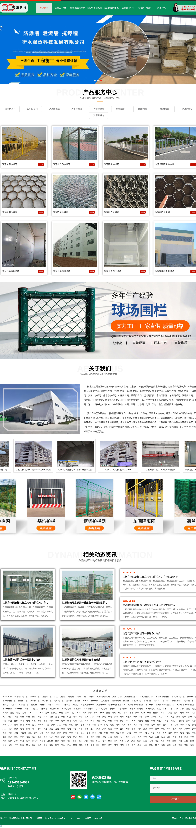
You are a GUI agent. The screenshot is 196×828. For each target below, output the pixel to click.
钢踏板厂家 (35, 700)
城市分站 (161, 8)
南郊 (104, 741)
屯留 (10, 745)
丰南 (98, 721)
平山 (22, 721)
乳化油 (91, 696)
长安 (135, 717)
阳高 (115, 741)
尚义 (47, 733)
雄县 (163, 729)
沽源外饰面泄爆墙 (61, 271)
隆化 (147, 733)
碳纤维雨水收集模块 (116, 704)
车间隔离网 (116, 700)
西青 (75, 717)
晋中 (157, 745)
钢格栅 (34, 704)
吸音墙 (156, 700)
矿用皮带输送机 (162, 696)
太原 (16, 741)
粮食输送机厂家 (9, 700)
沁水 (86, 745)
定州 (174, 729)
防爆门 (44, 708)
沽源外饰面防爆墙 (10, 271)
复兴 (34, 725)
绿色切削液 (122, 708)
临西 (28, 729)
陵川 (98, 745)
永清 (98, 737)
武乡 (39, 745)
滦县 (110, 721)
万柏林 (50, 741)
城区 (92, 741)
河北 (57, 717)
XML (79, 818)
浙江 (125, 713)
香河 (104, 737)
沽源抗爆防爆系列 (111, 12)
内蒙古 (54, 713)
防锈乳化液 (88, 708)
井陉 (166, 717)
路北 (81, 721)
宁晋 (182, 725)
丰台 (149, 713)
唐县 (98, 729)
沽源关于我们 (61, 8)
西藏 (114, 713)
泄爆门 (58, 704)
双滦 (112, 733)
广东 (170, 708)
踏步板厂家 (47, 700)
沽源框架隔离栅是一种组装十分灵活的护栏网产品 (149, 605)
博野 (157, 729)
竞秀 (51, 729)
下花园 (23, 733)
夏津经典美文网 (103, 696)
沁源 (51, 745)
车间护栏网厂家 (178, 696)
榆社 (169, 745)
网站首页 (44, 8)
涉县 (65, 725)
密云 (22, 717)
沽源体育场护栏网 (61, 164)
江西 (35, 713)
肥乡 (77, 725)
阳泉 (157, 741)
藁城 (45, 721)
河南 (12, 713)
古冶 (86, 721)
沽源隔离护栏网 (111, 164)
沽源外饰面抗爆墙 (112, 271)
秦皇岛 (160, 721)
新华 (147, 717)
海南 (188, 708)
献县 (39, 737)
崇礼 (94, 733)
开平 (92, 721)
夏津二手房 (117, 696)
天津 (102, 713)
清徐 (63, 741)
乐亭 (122, 721)
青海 (67, 713)
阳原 (59, 733)
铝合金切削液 (59, 696)
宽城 (158, 733)
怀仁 (151, 745)
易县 (133, 729)
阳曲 (69, 741)
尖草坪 (42, 741)
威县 (16, 729)
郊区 (174, 741)
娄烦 (74, 741)
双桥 (106, 733)
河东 (39, 717)
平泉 (135, 733)
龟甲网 (77, 700)
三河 (133, 737)
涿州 (169, 729)
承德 (100, 733)
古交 (80, 741)
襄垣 (4, 745)
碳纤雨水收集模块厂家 (165, 704)
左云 (145, 741)
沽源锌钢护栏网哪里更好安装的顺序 (81, 659)
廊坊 (75, 737)
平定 (180, 741)
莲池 (57, 729)
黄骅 (63, 737)
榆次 (163, 745)
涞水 (75, 729)
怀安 (65, 733)
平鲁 (127, 745)
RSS (72, 818)
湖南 (24, 713)
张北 (30, 733)
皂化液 (112, 708)
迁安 (153, 721)
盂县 (186, 741)
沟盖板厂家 (188, 700)
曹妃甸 (140, 721)
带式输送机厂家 (146, 696)
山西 (84, 713)
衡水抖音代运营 (136, 708)
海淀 (162, 713)
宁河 (110, 717)
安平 (174, 737)
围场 (164, 733)
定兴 (92, 729)
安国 (180, 729)
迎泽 (28, 741)
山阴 (133, 745)
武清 (92, 717)
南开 (51, 717)
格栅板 (42, 704)
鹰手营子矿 (120, 733)
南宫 (34, 729)
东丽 (69, 717)
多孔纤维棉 (101, 704)
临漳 (47, 725)
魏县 (112, 725)
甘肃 (165, 708)
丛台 (28, 725)
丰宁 (153, 733)
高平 (110, 745)
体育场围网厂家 (21, 696)
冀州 (4, 741)
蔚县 (53, 733)
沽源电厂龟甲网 (162, 212)
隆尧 (165, 725)
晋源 (57, 741)
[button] (95, 80)
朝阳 (143, 713)
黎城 (22, 745)
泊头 (51, 737)
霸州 (127, 737)
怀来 (77, 733)
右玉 (145, 745)
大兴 (4, 717)
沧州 (170, 733)
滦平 (141, 733)
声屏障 (85, 700)
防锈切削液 (66, 708)
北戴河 (181, 721)
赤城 (88, 733)
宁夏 (61, 713)
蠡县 (145, 729)
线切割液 (77, 708)
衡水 (139, 737)
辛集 (39, 721)
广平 (100, 725)
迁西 (127, 721)
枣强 (151, 737)
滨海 (104, 717)
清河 (22, 729)
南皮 (28, 737)
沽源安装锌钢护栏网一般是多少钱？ (22, 659)
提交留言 (175, 799)
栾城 (178, 717)
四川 (96, 713)
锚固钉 (5, 704)
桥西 (141, 717)
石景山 (156, 713)
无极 (16, 721)
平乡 (10, 729)
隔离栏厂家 (23, 700)
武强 (163, 737)
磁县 (71, 725)
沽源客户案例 (144, 8)
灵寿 (190, 717)
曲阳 (139, 729)
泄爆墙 (50, 704)
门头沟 (169, 713)
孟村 (45, 737)
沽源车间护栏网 (9, 164)
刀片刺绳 (105, 700)
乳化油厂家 (47, 696)
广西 (176, 708)
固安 (92, 737)
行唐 (184, 717)
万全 (71, 733)
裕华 (161, 717)
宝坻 (98, 717)
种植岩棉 (18, 708)
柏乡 (159, 725)
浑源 (139, 741)
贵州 (182, 708)
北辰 (86, 717)
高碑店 (187, 729)
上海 (78, 713)
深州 (10, 741)
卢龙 (10, 725)
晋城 (75, 745)
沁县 (45, 745)
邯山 (22, 725)
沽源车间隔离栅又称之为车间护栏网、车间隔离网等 (150, 576)
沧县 (188, 733)
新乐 (57, 721)
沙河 (39, 729)
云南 (119, 713)
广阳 (86, 737)
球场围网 (147, 700)
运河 (182, 733)
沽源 (41, 733)
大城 (110, 737)
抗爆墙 (36, 708)
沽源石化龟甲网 (60, 212)
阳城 (92, 745)
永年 (82, 725)
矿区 (98, 741)
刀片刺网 (165, 700)
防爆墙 (67, 704)
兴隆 (129, 733)
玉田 (133, 721)
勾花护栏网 (136, 700)
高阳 (104, 729)
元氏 (28, 721)
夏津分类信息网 (130, 696)
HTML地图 (98, 818)
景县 (186, 737)
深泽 (4, 721)
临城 (147, 725)
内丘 (153, 725)
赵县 (34, 721)
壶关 (28, 745)
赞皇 (10, 721)
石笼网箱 (95, 700)
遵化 (147, 721)
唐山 (69, 721)
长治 (192, 741)
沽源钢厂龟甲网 (111, 212)
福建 (159, 708)
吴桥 (34, 737)
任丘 (57, 737)
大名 (59, 725)
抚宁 (4, 725)
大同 (86, 741)
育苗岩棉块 (7, 708)
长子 (34, 745)
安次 (81, 737)
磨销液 (71, 696)
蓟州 (122, 717)
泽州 (104, 745)
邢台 (129, 725)
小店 (22, 741)
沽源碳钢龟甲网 (9, 212)
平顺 (16, 745)
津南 (81, 717)
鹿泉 (63, 721)
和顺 (180, 745)
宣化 (16, 733)
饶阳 (169, 737)
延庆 (28, 717)
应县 (139, 745)
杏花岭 (34, 741)
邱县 (88, 725)
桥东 (135, 725)
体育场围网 (176, 700)
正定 (172, 717)
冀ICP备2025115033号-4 (55, 818)
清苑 (69, 729)
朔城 (122, 745)
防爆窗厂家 (54, 708)
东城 (131, 713)
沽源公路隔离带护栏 (164, 164)
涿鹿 (82, 733)
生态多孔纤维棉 (87, 704)
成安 (53, 725)
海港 (166, 721)
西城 (137, 713)
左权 (174, 745)
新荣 (110, 741)
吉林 (41, 713)
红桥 (63, 717)
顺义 (188, 713)
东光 (4, 737)
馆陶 (106, 725)
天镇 (121, 741)
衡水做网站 (150, 708)
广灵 (127, 741)
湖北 (18, 713)
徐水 (86, 729)
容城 (110, 729)
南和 (176, 725)
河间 (69, 737)
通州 (182, 713)
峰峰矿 (40, 725)
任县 (170, 725)
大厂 (122, 737)
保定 (45, 729)
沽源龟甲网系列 (94, 8)
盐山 (16, 737)
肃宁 (22, 737)
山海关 (173, 721)
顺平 (151, 729)
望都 (122, 729)
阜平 (81, 729)
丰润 (104, 721)
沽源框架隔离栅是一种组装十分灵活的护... (84, 602)
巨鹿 (188, 725)
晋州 (51, 721)
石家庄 (128, 717)
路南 (75, 721)
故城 (180, 737)
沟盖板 (69, 700)
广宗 (4, 729)
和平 (34, 717)
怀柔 (10, 717)
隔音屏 (126, 700)
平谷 (16, 717)
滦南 (116, 721)
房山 (176, 713)
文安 (116, 737)
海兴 (10, 737)
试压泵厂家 (35, 696)
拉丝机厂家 (7, 696)
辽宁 (47, 713)
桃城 (145, 737)
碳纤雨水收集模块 (135, 704)
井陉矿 (154, 717)
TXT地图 (87, 818)
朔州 (116, 745)
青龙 (188, 721)
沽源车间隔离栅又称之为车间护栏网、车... (25, 602)
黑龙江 (5, 713)
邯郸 (16, 725)
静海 (116, 717)
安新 (127, 729)
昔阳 (186, 745)
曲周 (118, 725)
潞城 (57, 745)
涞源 (116, 729)
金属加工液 (81, 696)
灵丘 (133, 741)
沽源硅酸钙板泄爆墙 (164, 271)
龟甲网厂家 (59, 700)
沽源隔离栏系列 (77, 8)
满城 (63, 729)
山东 (73, 713)
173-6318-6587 (18, 782)
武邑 (157, 737)
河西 (45, 717)
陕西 (90, 713)
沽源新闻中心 (128, 8)
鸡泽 (94, 725)
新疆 (108, 713)
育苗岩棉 (149, 704)
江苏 (30, 713)
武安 (123, 725)
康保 (35, 733)
